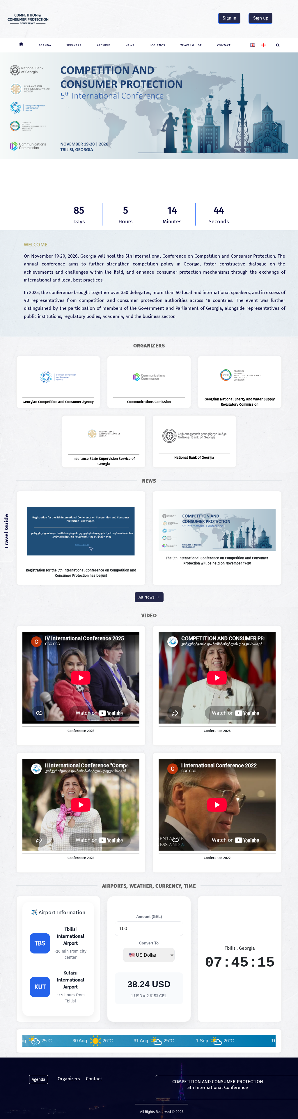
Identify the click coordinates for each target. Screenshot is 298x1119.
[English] (252, 42)
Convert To (149, 943)
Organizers (69, 1078)
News (129, 45)
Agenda (45, 45)
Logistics (157, 45)
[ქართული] (264, 42)
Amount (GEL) (149, 916)
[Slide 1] (149, 179)
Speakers (73, 45)
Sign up (260, 18)
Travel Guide (191, 45)
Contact (223, 45)
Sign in (229, 18)
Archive (103, 45)
